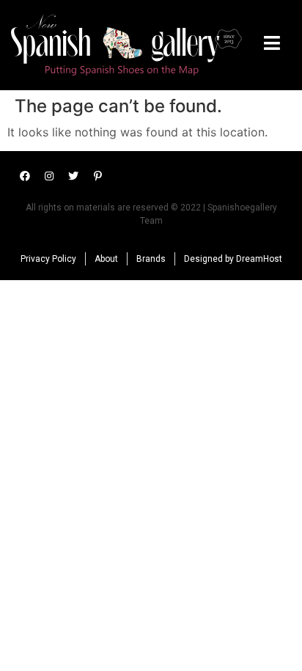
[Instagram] (49, 176)
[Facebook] (25, 176)
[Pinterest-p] (97, 176)
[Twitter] (73, 176)
